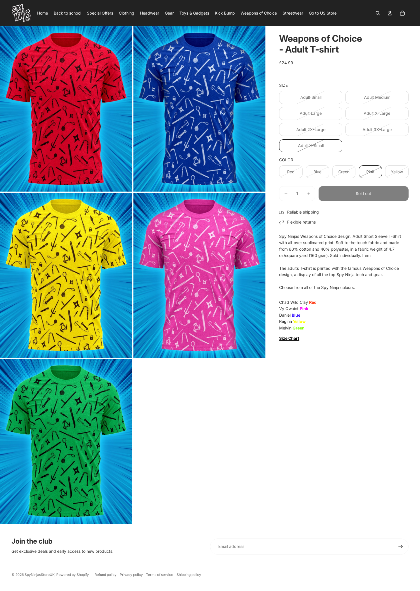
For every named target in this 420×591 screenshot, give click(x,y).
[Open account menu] (389, 13)
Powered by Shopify (72, 574)
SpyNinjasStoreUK (40, 574)
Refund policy (106, 574)
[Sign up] (400, 546)
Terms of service (159, 574)
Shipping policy (189, 574)
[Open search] (377, 13)
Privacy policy (131, 574)
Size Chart (289, 338)
